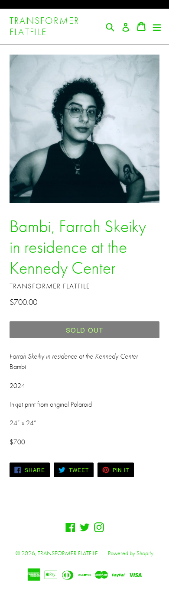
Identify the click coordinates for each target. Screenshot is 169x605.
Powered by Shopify (130, 553)
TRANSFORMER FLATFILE (44, 26)
